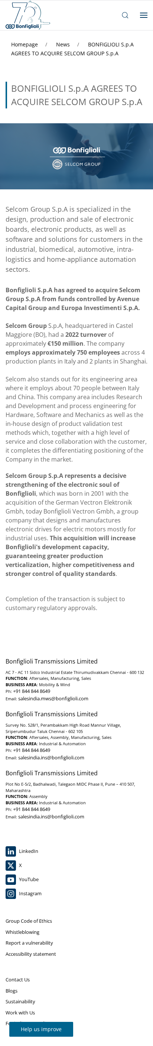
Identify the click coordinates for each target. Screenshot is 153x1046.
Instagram (30, 893)
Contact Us (18, 979)
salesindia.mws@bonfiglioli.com (53, 698)
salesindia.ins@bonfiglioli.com (51, 757)
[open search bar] (125, 15)
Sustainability (20, 1001)
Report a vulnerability (29, 942)
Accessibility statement (31, 954)
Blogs (11, 990)
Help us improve (41, 1029)
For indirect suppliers (29, 1023)
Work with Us (20, 1012)
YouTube (28, 879)
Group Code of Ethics (29, 921)
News (63, 44)
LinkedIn (28, 851)
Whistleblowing (22, 932)
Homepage (25, 44)
